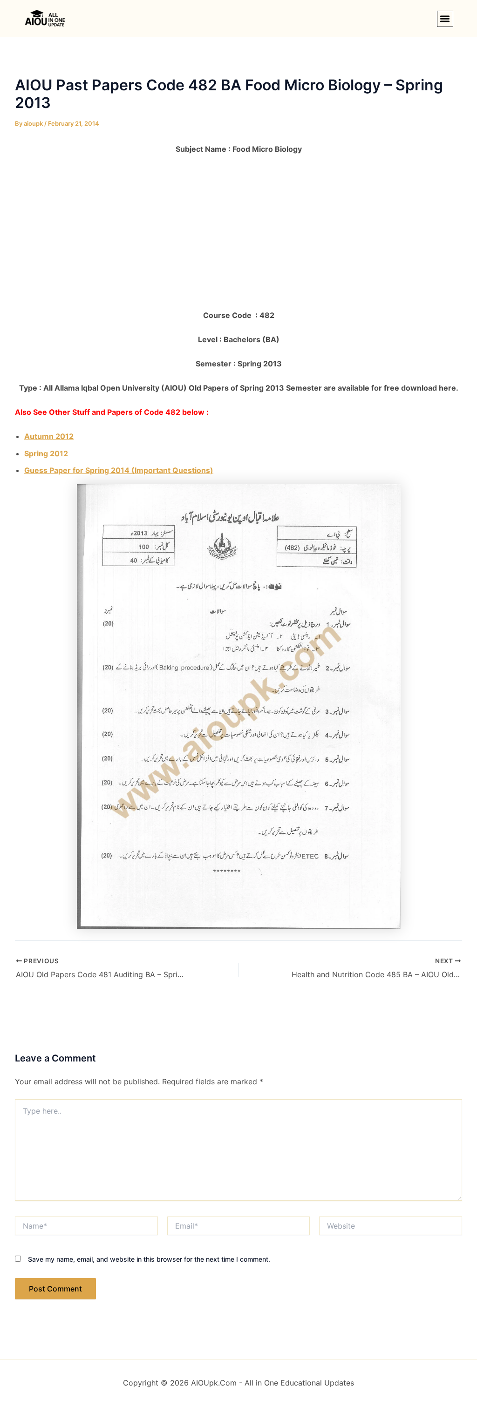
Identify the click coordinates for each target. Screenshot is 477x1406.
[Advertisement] (238, 232)
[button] (445, 19)
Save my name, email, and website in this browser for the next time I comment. (149, 1259)
